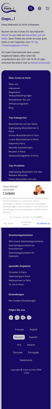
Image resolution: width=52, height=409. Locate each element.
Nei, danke (9, 223)
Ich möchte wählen (26, 223)
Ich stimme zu (43, 223)
